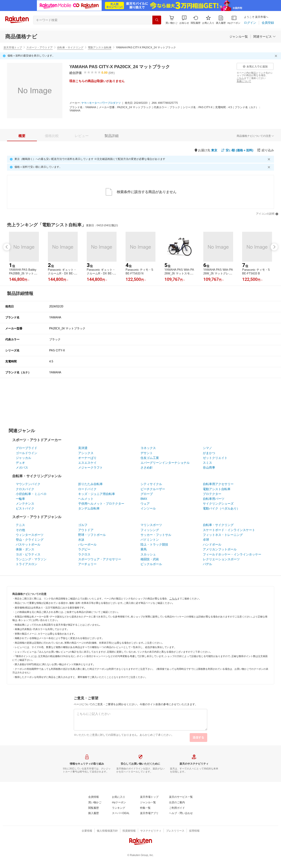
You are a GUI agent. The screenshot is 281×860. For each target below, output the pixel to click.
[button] (184, 19)
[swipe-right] (274, 246)
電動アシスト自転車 (100, 47)
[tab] (22, 136)
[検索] (156, 20)
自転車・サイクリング (70, 47)
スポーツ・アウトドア (39, 47)
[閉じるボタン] (276, 55)
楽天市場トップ (13, 47)
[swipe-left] (6, 246)
